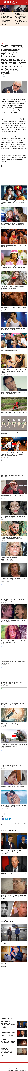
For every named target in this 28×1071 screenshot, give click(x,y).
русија (17, 823)
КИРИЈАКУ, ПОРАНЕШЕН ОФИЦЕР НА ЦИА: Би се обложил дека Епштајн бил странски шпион (14, 897)
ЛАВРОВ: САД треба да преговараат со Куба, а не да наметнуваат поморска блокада (14, 874)
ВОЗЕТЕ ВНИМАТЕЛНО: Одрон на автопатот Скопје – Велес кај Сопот (8, 1042)
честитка (5, 825)
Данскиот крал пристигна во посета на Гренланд (12, 942)
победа (23, 823)
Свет (2, 43)
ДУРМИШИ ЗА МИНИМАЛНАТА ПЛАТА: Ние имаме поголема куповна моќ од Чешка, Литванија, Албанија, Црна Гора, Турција (21, 18)
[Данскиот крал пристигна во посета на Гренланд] (14, 932)
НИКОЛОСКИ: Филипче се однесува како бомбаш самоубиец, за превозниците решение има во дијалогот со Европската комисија (6, 19)
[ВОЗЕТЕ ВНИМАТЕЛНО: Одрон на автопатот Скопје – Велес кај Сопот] (22, 1042)
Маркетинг (18, 1068)
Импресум (11, 1068)
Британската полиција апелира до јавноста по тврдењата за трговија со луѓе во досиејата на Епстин (14, 920)
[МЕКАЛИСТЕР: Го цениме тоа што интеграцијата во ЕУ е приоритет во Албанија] (14, 841)
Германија (10, 823)
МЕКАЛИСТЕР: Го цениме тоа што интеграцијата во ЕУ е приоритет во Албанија (11, 852)
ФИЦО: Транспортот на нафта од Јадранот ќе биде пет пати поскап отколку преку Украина (13, 965)
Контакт (25, 1068)
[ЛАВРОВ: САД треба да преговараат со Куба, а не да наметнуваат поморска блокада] (14, 864)
